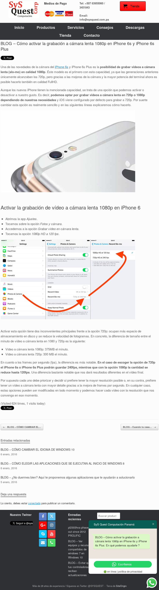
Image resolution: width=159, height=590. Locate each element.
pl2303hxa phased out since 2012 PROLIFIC (79, 531)
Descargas (135, 27)
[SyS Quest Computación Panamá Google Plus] (43, 525)
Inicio (19, 27)
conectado (34, 503)
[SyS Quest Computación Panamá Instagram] (51, 525)
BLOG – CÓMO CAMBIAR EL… (22, 426)
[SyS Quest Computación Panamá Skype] (43, 534)
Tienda (65, 35)
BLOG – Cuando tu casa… (139, 426)
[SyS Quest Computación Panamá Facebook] (43, 516)
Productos (46, 27)
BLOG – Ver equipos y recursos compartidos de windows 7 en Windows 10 (79, 549)
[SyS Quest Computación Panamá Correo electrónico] (43, 543)
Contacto (92, 35)
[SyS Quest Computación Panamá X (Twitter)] (51, 516)
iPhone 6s (61, 67)
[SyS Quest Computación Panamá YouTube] (51, 534)
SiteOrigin (121, 586)
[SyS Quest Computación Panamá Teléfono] (51, 543)
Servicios (75, 27)
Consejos (104, 27)
